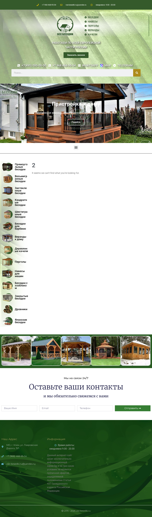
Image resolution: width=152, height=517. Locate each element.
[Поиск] (137, 73)
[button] (3, 113)
